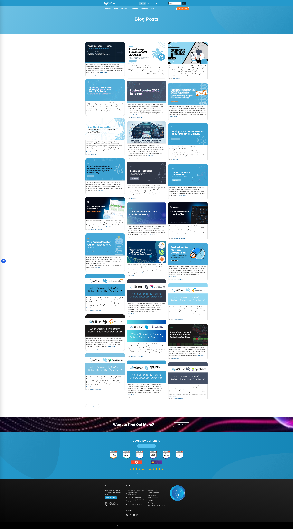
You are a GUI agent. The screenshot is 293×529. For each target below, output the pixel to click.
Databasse (134, 158)
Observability (92, 75)
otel (145, 117)
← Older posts (92, 406)
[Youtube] (153, 3)
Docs (152, 8)
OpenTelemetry (176, 78)
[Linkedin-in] (156, 3)
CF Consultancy (134, 8)
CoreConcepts (185, 525)
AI (89, 154)
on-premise (92, 193)
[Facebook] (148, 3)
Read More (103, 72)
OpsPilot (98, 75)
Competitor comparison (178, 279)
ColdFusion (133, 117)
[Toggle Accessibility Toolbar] (3, 261)
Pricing (116, 8)
